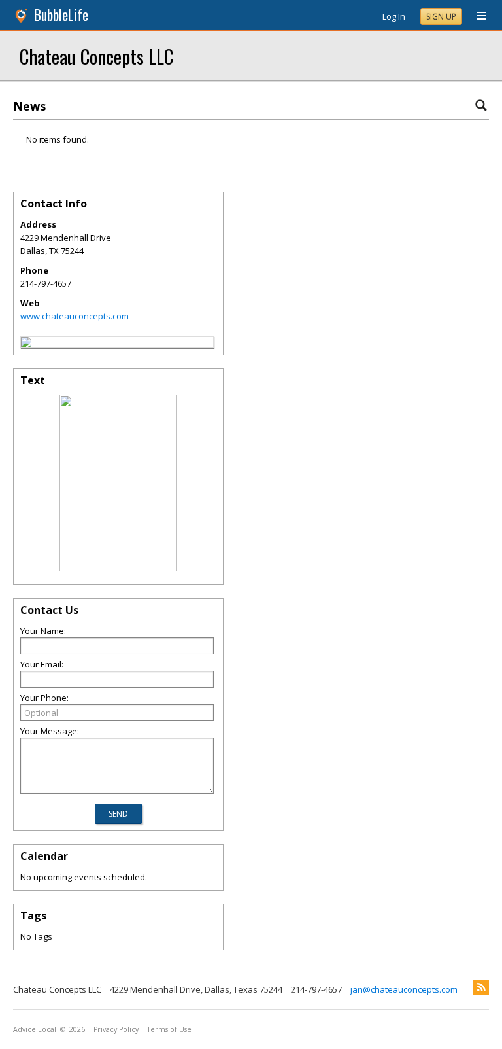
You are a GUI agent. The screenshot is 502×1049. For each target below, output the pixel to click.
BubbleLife (61, 15)
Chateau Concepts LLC (96, 56)
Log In (393, 16)
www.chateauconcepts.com (74, 316)
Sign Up (441, 16)
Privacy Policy (116, 1029)
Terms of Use (169, 1029)
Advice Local (34, 1029)
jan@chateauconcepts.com (404, 989)
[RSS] (481, 987)
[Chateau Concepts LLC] (26, 344)
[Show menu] (476, 16)
